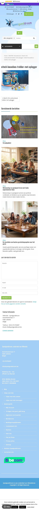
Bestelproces (10, 419)
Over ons (8, 433)
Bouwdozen (17, 56)
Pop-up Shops (10, 437)
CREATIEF (10, 56)
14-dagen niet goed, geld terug (15, 411)
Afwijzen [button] (22, 507)
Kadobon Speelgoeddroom (12, 448)
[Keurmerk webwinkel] (19, 460)
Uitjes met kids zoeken (13, 396)
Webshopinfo (8, 404)
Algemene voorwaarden (13, 415)
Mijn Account (28, 14)
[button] (36, 46)
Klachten (8, 430)
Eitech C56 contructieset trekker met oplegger (10, 99)
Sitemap (8, 445)
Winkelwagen (10, 14)
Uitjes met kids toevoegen (14, 400)
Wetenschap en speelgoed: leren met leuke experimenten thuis (16, 189)
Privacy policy (10, 441)
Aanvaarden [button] (13, 507)
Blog (4, 141)
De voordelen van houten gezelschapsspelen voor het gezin (19, 243)
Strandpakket (7, 143)
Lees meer (30, 507)
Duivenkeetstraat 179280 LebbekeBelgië (8, 354)
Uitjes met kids (9, 393)
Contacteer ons (9, 452)
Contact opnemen (8, 330)
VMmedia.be (31, 483)
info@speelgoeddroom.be (10, 366)
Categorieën (8, 46)
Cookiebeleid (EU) (11, 426)
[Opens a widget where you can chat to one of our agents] (7, 507)
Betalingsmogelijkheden (13, 422)
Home (5, 56)
